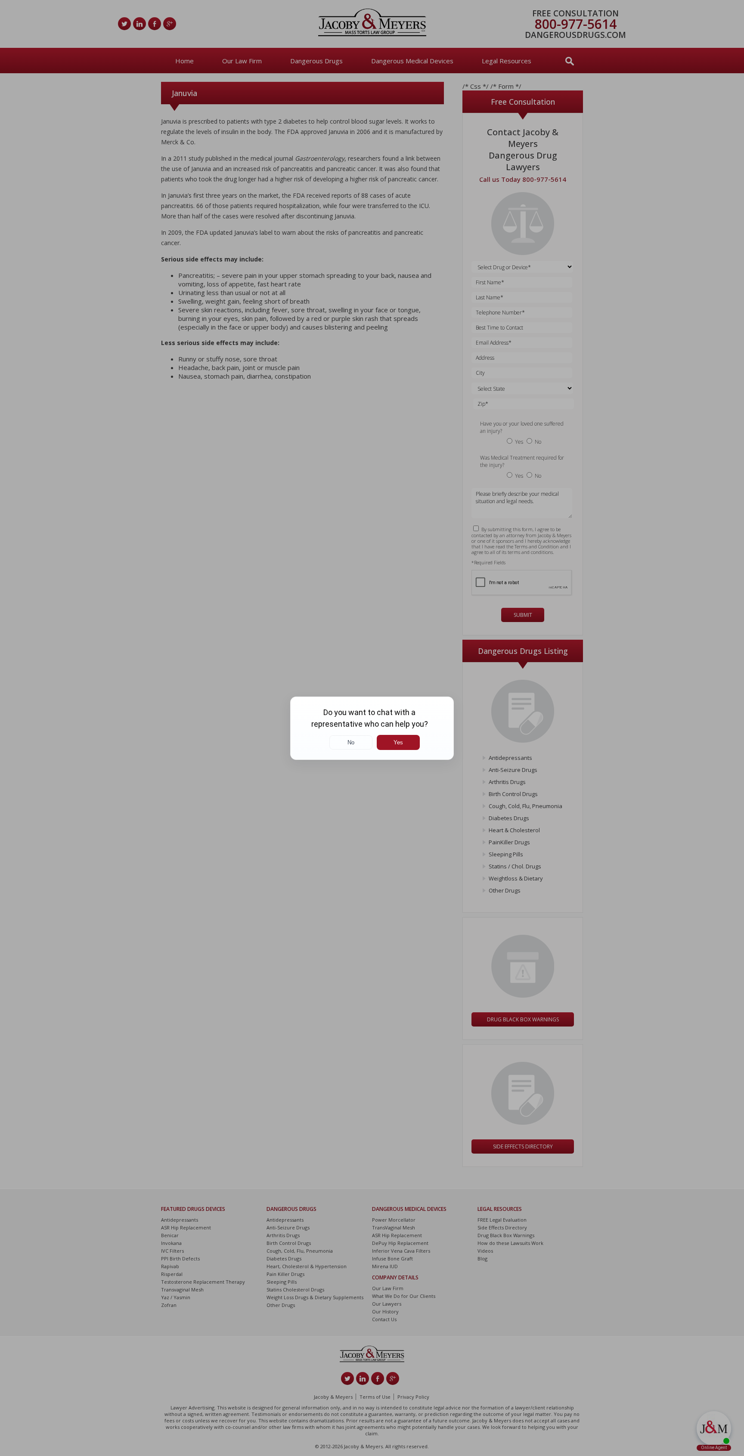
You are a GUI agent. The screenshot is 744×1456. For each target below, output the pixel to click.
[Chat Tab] (372, 728)
